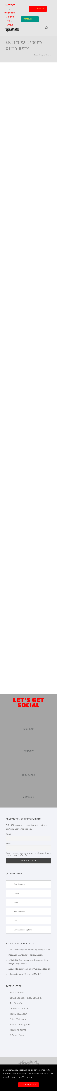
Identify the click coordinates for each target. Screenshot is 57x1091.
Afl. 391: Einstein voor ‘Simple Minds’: (30, 969)
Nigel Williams (18, 1014)
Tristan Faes (17, 1035)
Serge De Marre (18, 1030)
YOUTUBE (10, 13)
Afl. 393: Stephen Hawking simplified (29, 950)
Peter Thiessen (18, 1019)
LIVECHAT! (39, 9)
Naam (8, 834)
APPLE (9, 25)
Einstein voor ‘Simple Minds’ (25, 974)
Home (36, 55)
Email (9, 844)
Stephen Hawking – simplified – (27, 955)
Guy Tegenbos (17, 1003)
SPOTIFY (10, 6)
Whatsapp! (28, 19)
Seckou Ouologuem (20, 1025)
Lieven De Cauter (19, 1009)
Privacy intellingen (19, 1077)
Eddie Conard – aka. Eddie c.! (26, 998)
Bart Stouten (17, 993)
